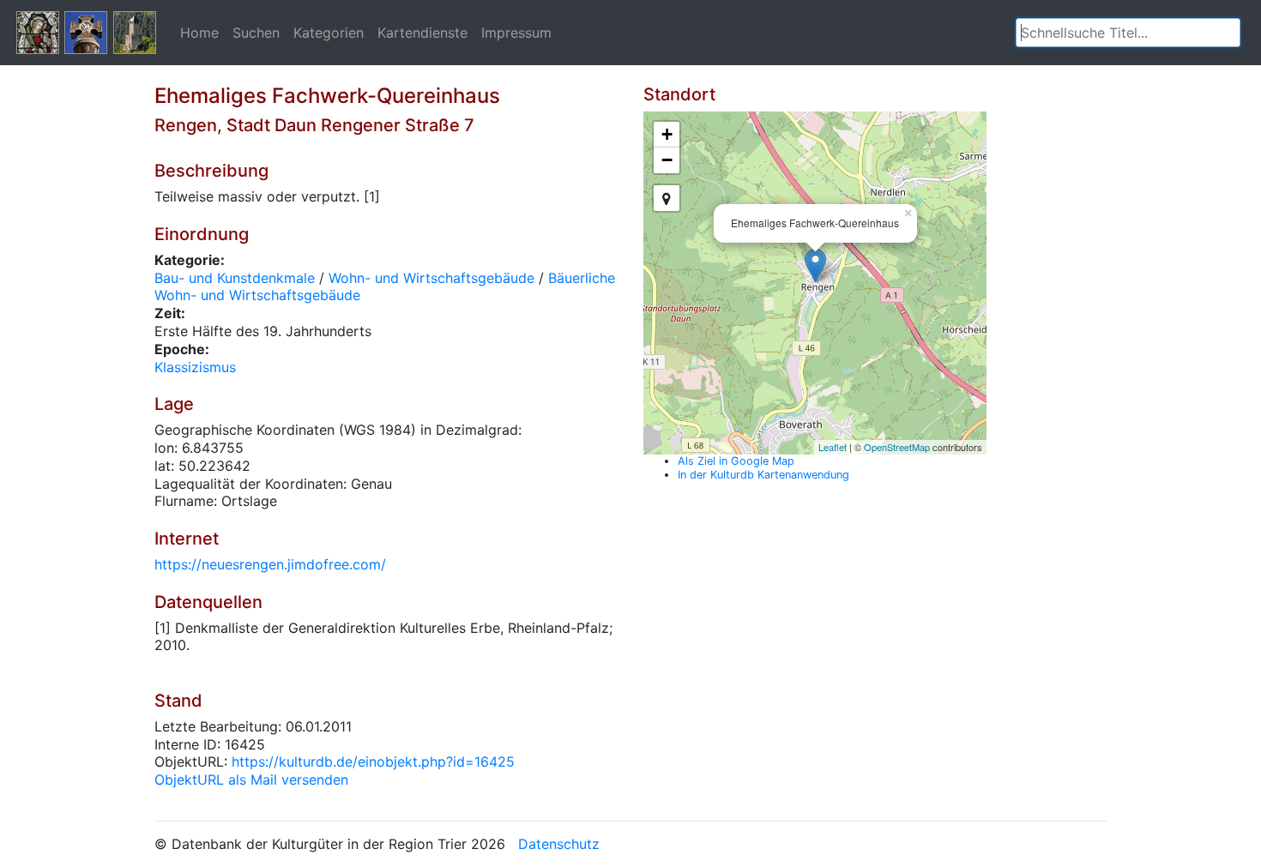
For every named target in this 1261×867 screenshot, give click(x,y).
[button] (1227, 32)
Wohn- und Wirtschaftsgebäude (431, 277)
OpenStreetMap (897, 447)
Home (199, 32)
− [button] (667, 160)
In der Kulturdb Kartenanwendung (763, 474)
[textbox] (1128, 32)
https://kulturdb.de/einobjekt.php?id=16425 (373, 761)
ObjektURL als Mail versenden (251, 779)
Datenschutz (559, 843)
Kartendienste (422, 32)
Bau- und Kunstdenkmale (234, 277)
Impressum (516, 32)
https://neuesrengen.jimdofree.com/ (270, 564)
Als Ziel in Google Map (736, 461)
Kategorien (328, 32)
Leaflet (832, 447)
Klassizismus (195, 367)
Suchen (256, 32)
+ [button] (667, 134)
